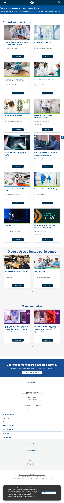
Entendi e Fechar (49, 493)
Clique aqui (30, 460)
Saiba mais (18, 56)
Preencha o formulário (32, 372)
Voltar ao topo (32, 382)
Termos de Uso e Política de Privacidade (32, 475)
